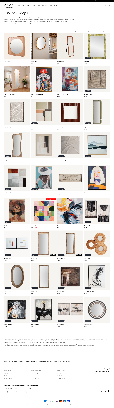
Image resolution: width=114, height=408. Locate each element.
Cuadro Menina (8, 324)
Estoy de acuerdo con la (20, 392)
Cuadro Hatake (61, 225)
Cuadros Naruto (88, 225)
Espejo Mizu (7, 61)
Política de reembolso (85, 404)
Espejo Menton (61, 127)
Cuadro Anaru (88, 193)
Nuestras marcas (8, 378)
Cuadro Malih (7, 193)
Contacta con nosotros (36, 381)
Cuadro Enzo (60, 291)
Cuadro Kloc (34, 225)
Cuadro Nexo (34, 160)
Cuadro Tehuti (88, 94)
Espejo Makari (61, 258)
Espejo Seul (60, 61)
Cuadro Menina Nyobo (63, 94)
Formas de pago (35, 378)
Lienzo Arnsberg (61, 160)
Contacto (52, 404)
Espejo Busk (34, 291)
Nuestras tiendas (8, 375)
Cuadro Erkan (87, 160)
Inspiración (60, 375)
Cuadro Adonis (35, 324)
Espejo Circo (34, 61)
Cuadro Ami (34, 193)
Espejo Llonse (34, 258)
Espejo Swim (87, 61)
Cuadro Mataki (8, 225)
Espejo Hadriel (88, 324)
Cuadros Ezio (7, 258)
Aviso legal (46, 404)
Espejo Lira (7, 160)
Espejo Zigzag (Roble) (10, 94)
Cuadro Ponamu (61, 193)
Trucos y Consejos (62, 378)
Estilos (59, 373)
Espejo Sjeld (7, 291)
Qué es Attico (7, 370)
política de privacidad (26, 392)
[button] (26, 5)
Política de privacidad (37, 404)
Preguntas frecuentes (36, 370)
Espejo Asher (87, 258)
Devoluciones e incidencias (37, 375)
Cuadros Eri (60, 324)
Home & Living (61, 370)
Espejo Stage (87, 127)
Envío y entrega (34, 373)
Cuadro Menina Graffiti (37, 94)
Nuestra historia (8, 373)
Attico (6, 361)
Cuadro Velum (34, 127)
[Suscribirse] (30, 388)
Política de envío (59, 404)
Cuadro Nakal (7, 127)
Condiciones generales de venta (71, 404)
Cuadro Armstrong (89, 291)
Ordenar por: (78, 32)
